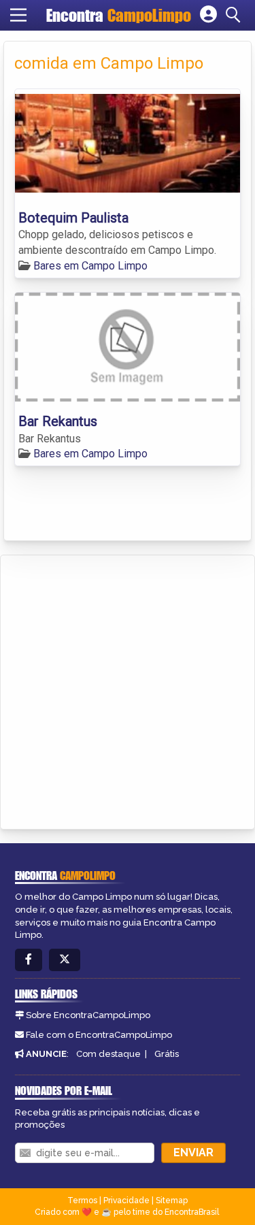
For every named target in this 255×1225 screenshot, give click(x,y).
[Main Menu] (18, 15)
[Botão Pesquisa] (235, 15)
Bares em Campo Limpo (90, 265)
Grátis (166, 1054)
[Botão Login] (208, 15)
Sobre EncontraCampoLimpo (88, 1015)
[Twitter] (64, 960)
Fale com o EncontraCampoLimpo (99, 1035)
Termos (82, 1200)
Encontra (118, 15)
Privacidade (126, 1200)
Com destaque (108, 1054)
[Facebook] (28, 960)
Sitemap (172, 1200)
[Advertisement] (127, 689)
